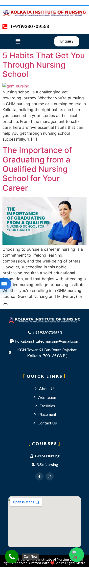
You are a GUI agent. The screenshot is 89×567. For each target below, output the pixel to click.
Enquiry (4, 284)
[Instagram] (49, 476)
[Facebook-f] (39, 476)
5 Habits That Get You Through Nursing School (43, 65)
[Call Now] (12, 556)
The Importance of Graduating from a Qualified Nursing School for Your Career (37, 169)
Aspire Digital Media (69, 563)
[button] (22, 41)
